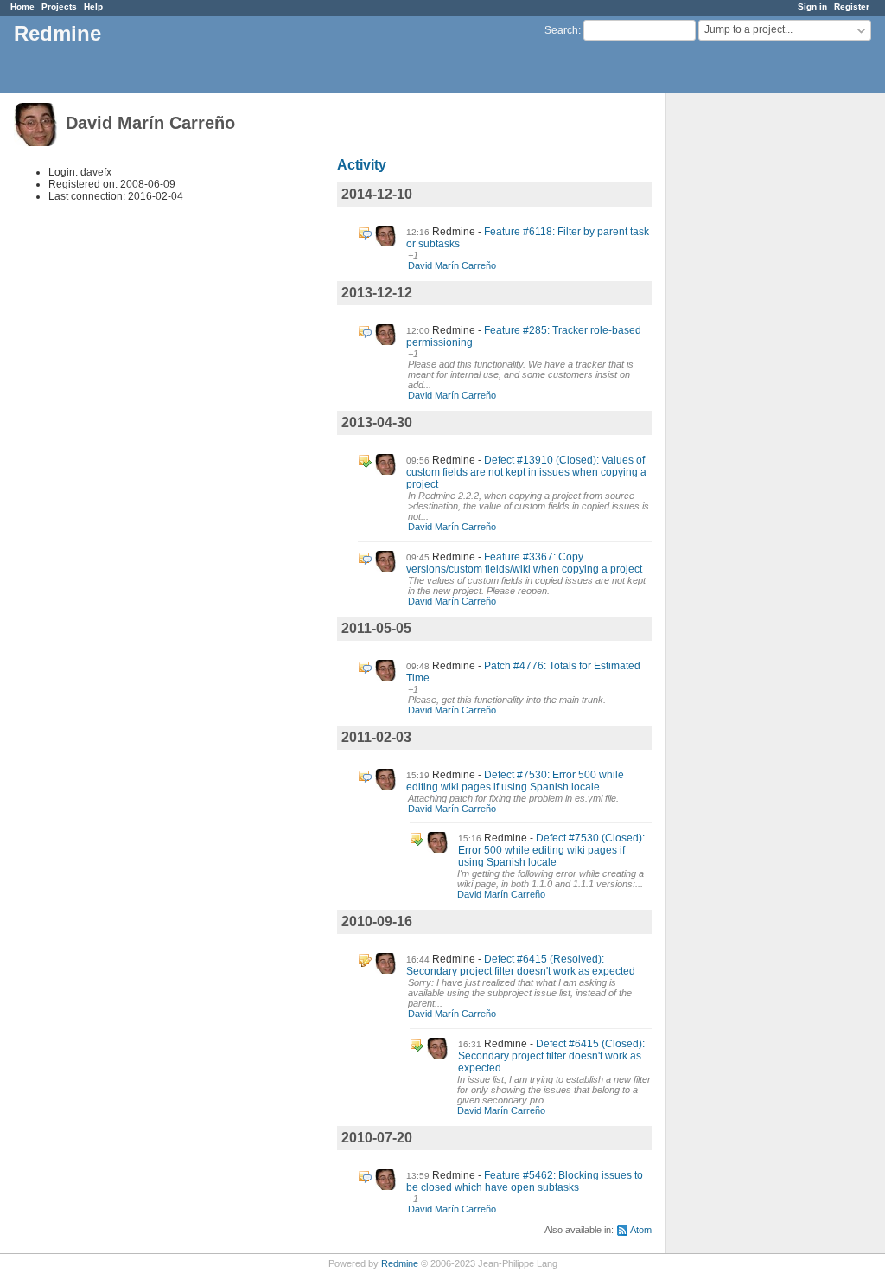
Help (93, 6)
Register (851, 6)
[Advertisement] (753, 364)
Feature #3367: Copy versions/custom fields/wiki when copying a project (524, 563)
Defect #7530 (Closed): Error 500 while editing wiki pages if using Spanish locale (551, 850)
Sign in (812, 6)
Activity (361, 164)
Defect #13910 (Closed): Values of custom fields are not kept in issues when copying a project (526, 472)
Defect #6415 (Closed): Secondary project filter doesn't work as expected (551, 1056)
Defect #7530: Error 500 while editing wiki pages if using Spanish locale (515, 781)
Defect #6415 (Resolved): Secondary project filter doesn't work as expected (520, 965)
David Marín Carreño (452, 265)
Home (22, 6)
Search (561, 30)
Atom (641, 1230)
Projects (59, 6)
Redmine (399, 1263)
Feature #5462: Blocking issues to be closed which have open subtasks (524, 1181)
